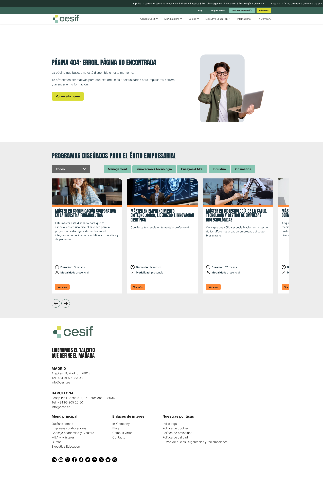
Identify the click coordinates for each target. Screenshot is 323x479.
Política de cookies (176, 428)
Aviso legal (170, 424)
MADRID (59, 368)
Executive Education (66, 446)
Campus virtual (122, 433)
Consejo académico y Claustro (73, 433)
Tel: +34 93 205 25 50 (67, 402)
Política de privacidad (177, 433)
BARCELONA (63, 393)
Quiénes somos (62, 424)
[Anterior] (56, 303)
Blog (115, 428)
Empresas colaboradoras (69, 428)
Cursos (56, 442)
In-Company (121, 424)
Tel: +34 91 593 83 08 (67, 378)
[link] (200, 10)
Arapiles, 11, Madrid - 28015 (71, 373)
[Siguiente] (65, 303)
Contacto (118, 437)
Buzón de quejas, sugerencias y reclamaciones (195, 442)
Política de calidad (175, 437)
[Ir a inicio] (66, 19)
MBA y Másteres (63, 437)
